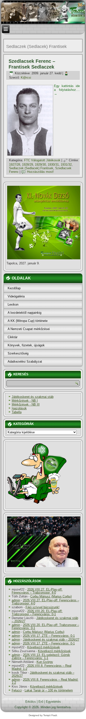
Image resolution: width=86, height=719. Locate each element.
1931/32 (66, 164)
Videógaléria (16, 296)
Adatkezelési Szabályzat (25, 361)
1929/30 (40, 164)
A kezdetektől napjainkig (24, 312)
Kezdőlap (14, 288)
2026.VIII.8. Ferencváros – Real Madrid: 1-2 (41, 667)
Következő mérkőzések (43, 647)
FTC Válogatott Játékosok (42, 160)
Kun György (45, 662)
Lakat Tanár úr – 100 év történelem (49, 690)
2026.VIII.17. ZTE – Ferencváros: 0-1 (49, 636)
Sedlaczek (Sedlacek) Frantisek (31, 168)
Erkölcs (30, 701)
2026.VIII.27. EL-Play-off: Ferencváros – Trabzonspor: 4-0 (37, 591)
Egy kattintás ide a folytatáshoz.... (67, 90)
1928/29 (27, 164)
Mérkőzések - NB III (26, 404)
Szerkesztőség (18, 353)
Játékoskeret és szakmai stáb (33, 397)
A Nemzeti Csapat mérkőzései (29, 329)
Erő (40, 701)
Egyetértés (53, 701)
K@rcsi (26, 77)
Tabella (17, 412)
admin (16, 600)
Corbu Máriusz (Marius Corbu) (51, 596)
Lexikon (13, 304)
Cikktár (12, 337)
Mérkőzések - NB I (25, 400)
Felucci (17, 690)
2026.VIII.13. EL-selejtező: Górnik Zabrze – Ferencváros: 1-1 (41, 656)
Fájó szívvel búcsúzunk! (42, 607)
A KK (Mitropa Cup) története (28, 321)
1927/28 (14, 164)
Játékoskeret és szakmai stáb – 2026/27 (45, 619)
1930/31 (53, 164)
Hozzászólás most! (40, 172)
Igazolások (19, 408)
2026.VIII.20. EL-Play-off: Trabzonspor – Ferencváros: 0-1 (37, 612)
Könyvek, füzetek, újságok (26, 345)
